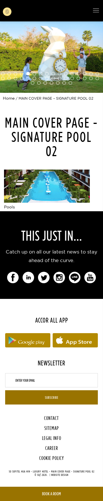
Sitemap (51, 428)
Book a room (51, 493)
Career (51, 448)
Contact (51, 418)
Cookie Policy (51, 458)
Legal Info (51, 438)
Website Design (59, 474)
